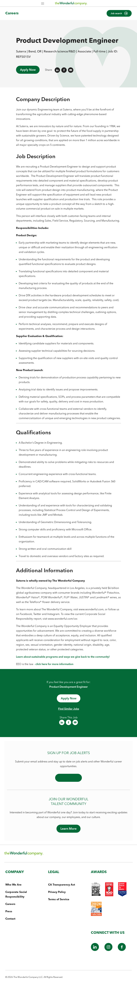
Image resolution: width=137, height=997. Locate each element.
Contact (10, 918)
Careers (12, 13)
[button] (119, 13)
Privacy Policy (57, 892)
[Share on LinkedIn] (57, 70)
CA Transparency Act (61, 884)
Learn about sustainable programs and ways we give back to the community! (63, 656)
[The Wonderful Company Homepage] (71, 4)
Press (8, 911)
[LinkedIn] (95, 950)
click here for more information (54, 664)
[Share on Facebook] (64, 70)
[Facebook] (122, 950)
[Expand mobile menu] (42, 4)
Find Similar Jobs (68, 708)
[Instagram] (108, 950)
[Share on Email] (70, 70)
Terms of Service (58, 899)
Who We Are (13, 884)
